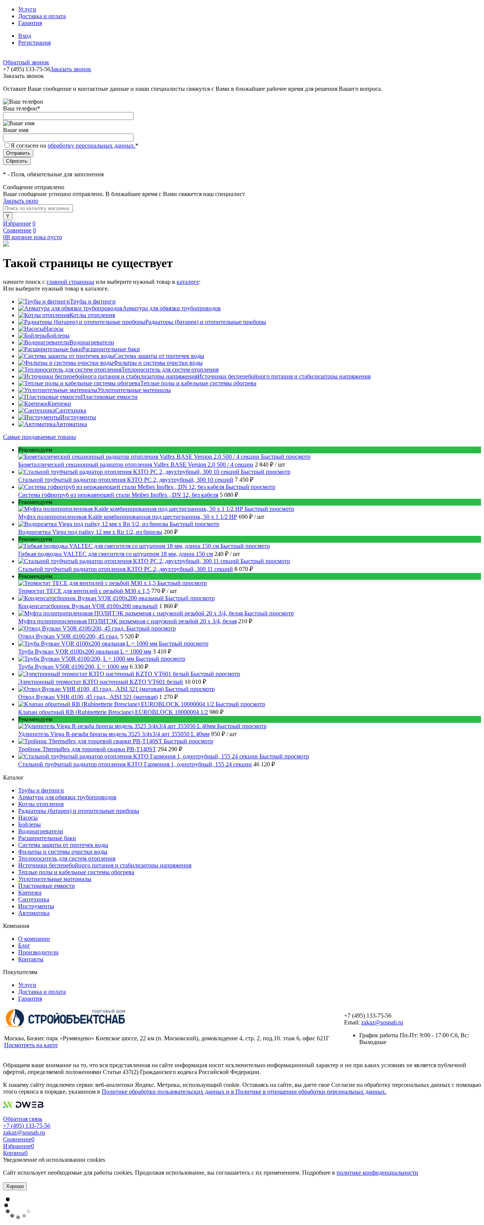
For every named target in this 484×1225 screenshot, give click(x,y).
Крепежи (59, 403)
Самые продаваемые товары (39, 437)
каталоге (188, 282)
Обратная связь (22, 1119)
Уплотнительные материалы (134, 390)
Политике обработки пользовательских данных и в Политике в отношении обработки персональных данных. (244, 1091)
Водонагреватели (91, 342)
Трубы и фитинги (93, 301)
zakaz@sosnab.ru (382, 1022)
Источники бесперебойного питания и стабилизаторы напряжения (284, 376)
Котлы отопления (92, 315)
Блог (24, 945)
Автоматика (71, 424)
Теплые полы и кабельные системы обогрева (198, 383)
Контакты (30, 959)
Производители (38, 952)
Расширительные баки (111, 349)
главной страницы (70, 282)
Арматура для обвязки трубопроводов (172, 308)
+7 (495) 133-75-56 (26, 1125)
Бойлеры (58, 335)
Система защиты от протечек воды (159, 356)
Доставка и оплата (42, 16)
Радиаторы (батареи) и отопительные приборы (205, 322)
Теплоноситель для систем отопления (170, 369)
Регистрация (34, 42)
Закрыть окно (20, 201)
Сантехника (70, 410)
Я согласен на (74, 145)
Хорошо (15, 1186)
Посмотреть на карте (31, 1045)
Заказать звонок (70, 69)
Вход (24, 36)
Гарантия (30, 23)
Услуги (27, 9)
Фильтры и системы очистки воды (158, 363)
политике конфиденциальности (377, 1172)
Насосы (54, 328)
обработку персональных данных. (91, 145)
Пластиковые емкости (109, 397)
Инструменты (78, 417)
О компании (34, 938)
